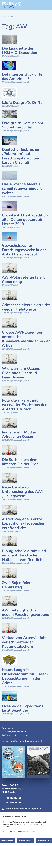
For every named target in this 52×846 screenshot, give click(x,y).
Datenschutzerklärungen (14, 731)
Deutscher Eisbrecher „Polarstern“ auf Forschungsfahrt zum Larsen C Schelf (21, 156)
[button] (48, 5)
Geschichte (16, 531)
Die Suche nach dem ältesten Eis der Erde (20, 462)
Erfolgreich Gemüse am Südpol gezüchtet (22, 125)
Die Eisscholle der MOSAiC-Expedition (19, 50)
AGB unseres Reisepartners (15, 735)
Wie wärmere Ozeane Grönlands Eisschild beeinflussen (21, 373)
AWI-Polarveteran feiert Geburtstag (23, 279)
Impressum (7, 728)
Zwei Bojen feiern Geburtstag (17, 585)
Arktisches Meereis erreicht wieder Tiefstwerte (26, 307)
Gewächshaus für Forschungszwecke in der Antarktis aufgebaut (24, 250)
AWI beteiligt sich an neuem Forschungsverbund (25, 612)
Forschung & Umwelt (20, 82)
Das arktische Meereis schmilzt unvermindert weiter (22, 188)
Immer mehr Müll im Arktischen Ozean (19, 434)
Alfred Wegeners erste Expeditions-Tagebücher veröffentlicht (23, 523)
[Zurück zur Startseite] (11, 5)
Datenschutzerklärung (12, 831)
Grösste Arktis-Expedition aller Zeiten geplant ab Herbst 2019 (25, 220)
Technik (15, 166)
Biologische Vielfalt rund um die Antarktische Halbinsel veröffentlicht (24, 555)
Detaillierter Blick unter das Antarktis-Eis (23, 76)
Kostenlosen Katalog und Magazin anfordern (23, 741)
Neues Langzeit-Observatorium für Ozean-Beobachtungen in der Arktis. (25, 676)
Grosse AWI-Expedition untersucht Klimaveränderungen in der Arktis (26, 339)
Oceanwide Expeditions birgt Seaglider (22, 708)
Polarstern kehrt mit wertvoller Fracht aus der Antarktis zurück (24, 405)
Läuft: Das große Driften (23, 102)
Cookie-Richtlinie (29, 831)
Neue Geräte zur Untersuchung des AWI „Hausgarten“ (22, 492)
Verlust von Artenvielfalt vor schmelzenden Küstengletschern (24, 642)
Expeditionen (17, 56)
